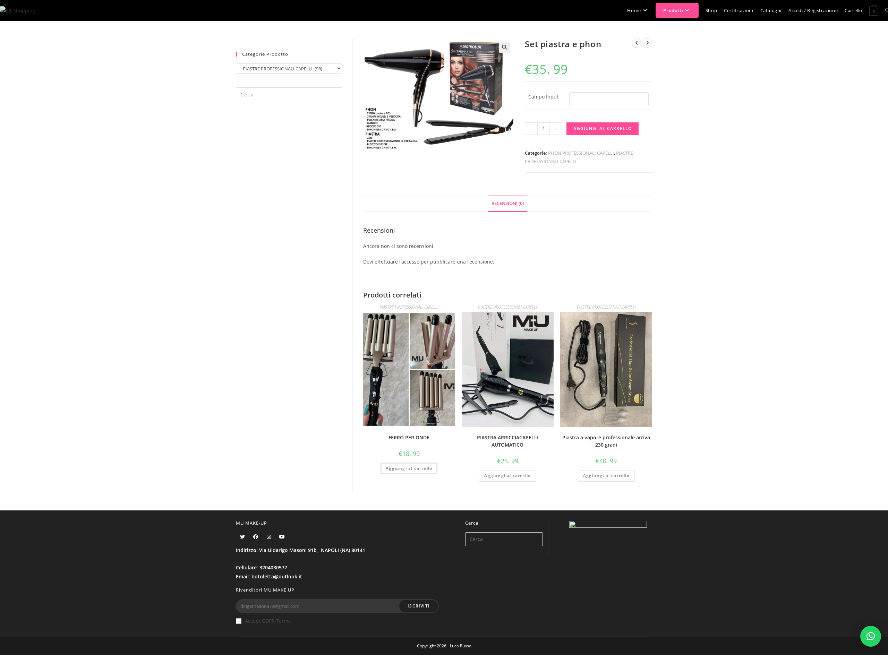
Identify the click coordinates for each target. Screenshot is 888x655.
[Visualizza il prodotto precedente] (636, 43)
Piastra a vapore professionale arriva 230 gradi (606, 441)
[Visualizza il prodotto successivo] (647, 43)
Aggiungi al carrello (602, 128)
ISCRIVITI (419, 606)
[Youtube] (282, 536)
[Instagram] (268, 536)
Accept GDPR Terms (268, 621)
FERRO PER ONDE (408, 437)
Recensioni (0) (508, 203)
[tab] (507, 204)
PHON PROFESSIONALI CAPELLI (581, 153)
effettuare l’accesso (397, 261)
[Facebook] (255, 536)
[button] (870, 636)
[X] (242, 536)
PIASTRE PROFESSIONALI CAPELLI (408, 307)
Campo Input (543, 96)
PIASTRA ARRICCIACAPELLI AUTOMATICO (507, 441)
